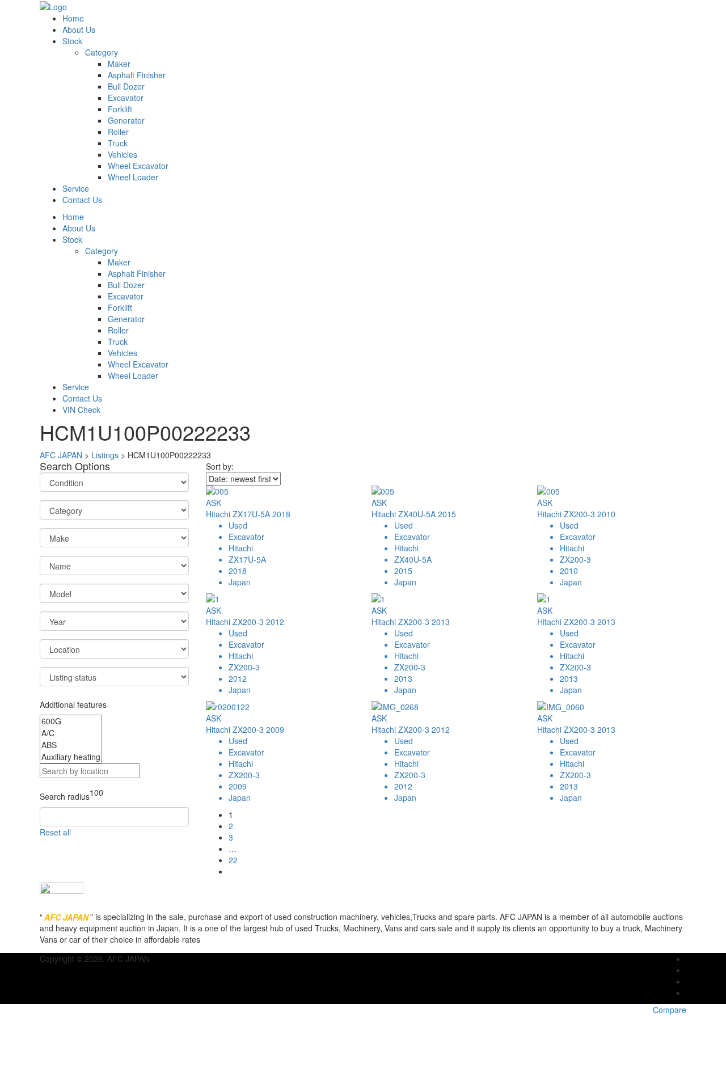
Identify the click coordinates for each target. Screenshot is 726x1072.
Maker (119, 63)
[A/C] (71, 733)
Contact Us (82, 199)
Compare (669, 1009)
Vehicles (122, 154)
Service (75, 188)
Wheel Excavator (138, 165)
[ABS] (71, 745)
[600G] (71, 721)
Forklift (120, 109)
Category (101, 52)
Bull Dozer (126, 86)
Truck (118, 143)
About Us (78, 29)
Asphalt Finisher (137, 75)
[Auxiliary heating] (71, 757)
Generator (126, 120)
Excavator (125, 97)
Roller (118, 131)
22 (233, 860)
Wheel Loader (133, 177)
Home (73, 18)
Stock (72, 41)
